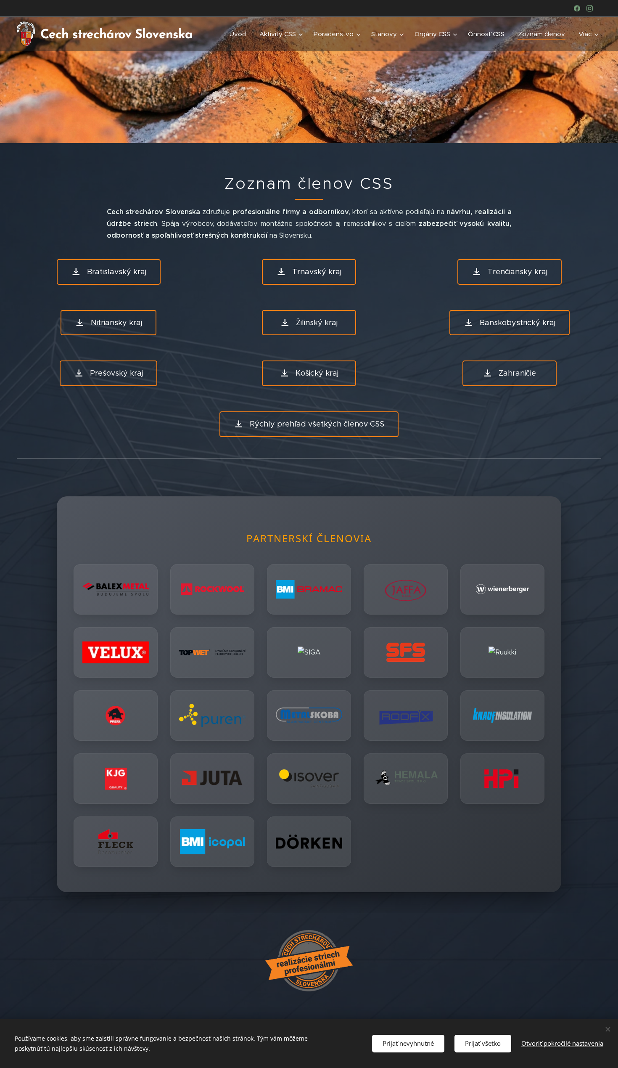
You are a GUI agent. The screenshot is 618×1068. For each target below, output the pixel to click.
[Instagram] (589, 8)
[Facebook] (577, 8)
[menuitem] (240, 34)
